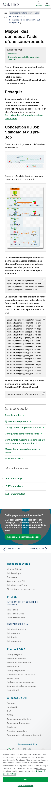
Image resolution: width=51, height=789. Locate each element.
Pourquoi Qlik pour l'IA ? (18, 670)
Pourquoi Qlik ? (14, 654)
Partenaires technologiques (20, 682)
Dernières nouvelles (17, 731)
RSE (9, 711)
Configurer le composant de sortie (22, 433)
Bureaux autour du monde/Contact (24, 735)
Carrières (11, 727)
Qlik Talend (12, 609)
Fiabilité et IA (13, 666)
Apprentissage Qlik (16, 581)
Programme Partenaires (18, 723)
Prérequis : (13, 53)
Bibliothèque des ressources (21, 589)
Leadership (12, 707)
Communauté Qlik (27, 744)
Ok (25, 779)
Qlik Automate (14, 641)
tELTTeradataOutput (15, 494)
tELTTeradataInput (14, 478)
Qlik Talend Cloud (15, 613)
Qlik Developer (14, 573)
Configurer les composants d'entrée (23, 427)
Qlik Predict (12, 637)
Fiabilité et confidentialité (19, 662)
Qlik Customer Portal (17, 585)
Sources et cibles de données (22, 686)
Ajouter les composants (16, 421)
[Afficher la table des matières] (6, 13)
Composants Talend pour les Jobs (24, 13)
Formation (12, 577)
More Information (25, 785)
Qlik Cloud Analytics (16, 629)
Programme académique (19, 719)
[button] (43, 280)
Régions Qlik (13, 690)
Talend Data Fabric (16, 617)
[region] (25, 769)
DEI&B (10, 715)
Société (11, 703)
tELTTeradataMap (14, 486)
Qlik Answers (13, 633)
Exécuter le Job (12, 458)
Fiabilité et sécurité (16, 658)
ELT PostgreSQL (16, 16)
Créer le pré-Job (13, 415)
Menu (47, 5)
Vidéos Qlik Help (15, 569)
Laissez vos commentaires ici (23, 536)
